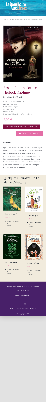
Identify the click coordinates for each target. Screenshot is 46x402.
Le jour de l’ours (34, 263)
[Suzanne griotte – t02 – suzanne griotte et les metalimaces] (34, 199)
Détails (17, 221)
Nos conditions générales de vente (23, 308)
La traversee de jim (13, 214)
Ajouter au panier (31, 133)
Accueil (5, 20)
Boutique (13, 20)
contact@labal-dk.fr (23, 295)
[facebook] (21, 304)
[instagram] (25, 304)
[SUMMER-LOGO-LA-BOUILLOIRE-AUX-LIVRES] (16, 2)
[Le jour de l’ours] (34, 247)
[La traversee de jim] (12, 199)
